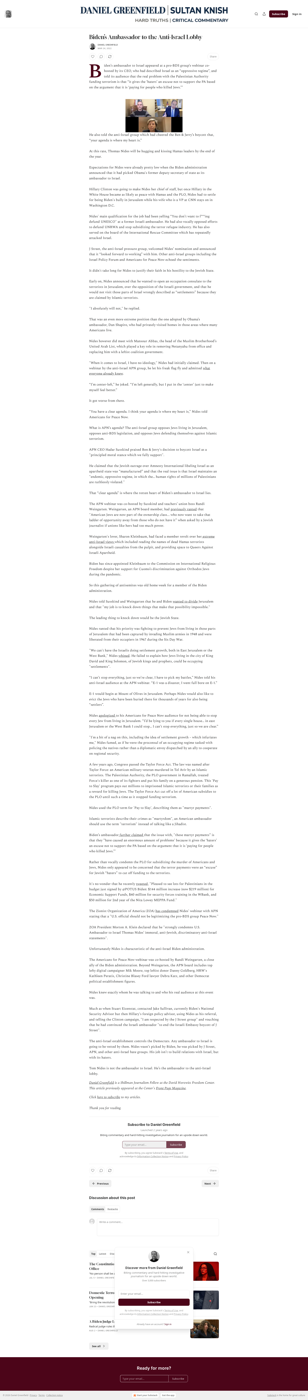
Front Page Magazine (171, 1088)
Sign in (297, 14)
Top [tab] (93, 1253)
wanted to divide (185, 601)
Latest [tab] (102, 1253)
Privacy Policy (181, 1314)
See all (96, 1346)
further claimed (131, 835)
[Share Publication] (264, 13)
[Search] (256, 13)
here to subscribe (108, 1097)
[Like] (92, 56)
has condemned (167, 911)
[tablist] (104, 1209)
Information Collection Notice (153, 1314)
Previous (103, 1183)
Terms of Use (171, 1310)
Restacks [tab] (112, 1209)
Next (207, 1183)
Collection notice (54, 1395)
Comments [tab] (97, 1209)
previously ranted (184, 509)
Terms (41, 1395)
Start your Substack (147, 1395)
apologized (107, 715)
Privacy (33, 1395)
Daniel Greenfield (108, 45)
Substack (271, 1395)
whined (124, 655)
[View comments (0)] (101, 56)
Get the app (168, 1395)
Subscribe (278, 14)
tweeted (142, 884)
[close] (188, 1252)
